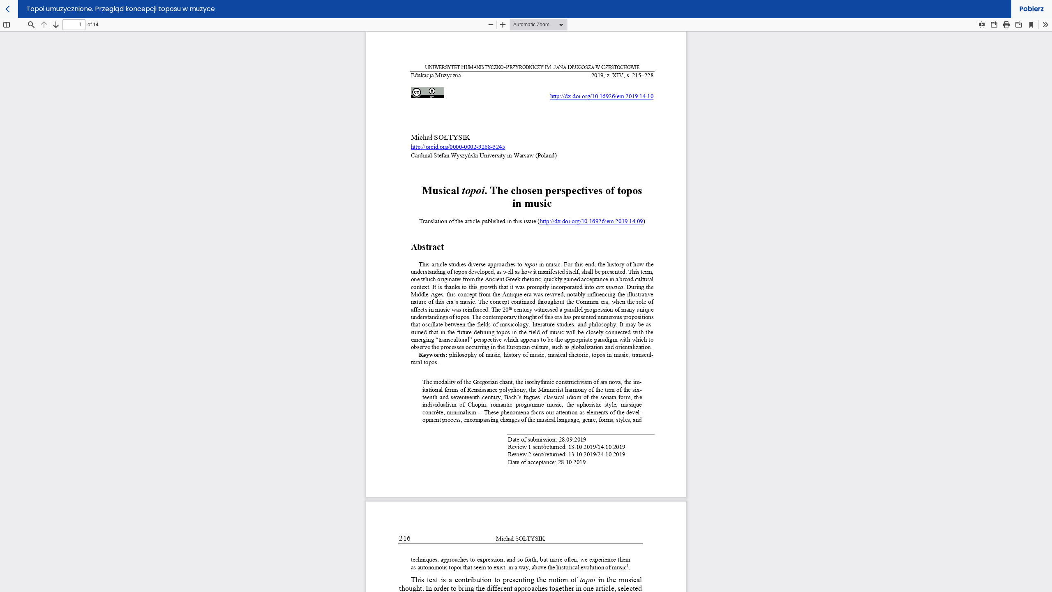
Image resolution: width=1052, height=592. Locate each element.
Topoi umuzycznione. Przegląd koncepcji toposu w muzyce (120, 9)
